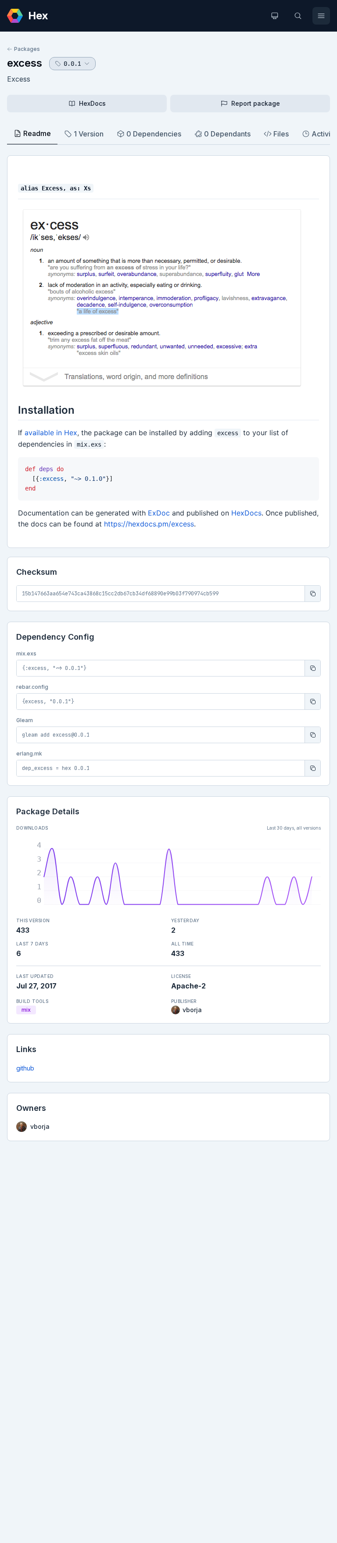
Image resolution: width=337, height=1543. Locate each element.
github (25, 1068)
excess (24, 63)
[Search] (298, 16)
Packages (27, 49)
